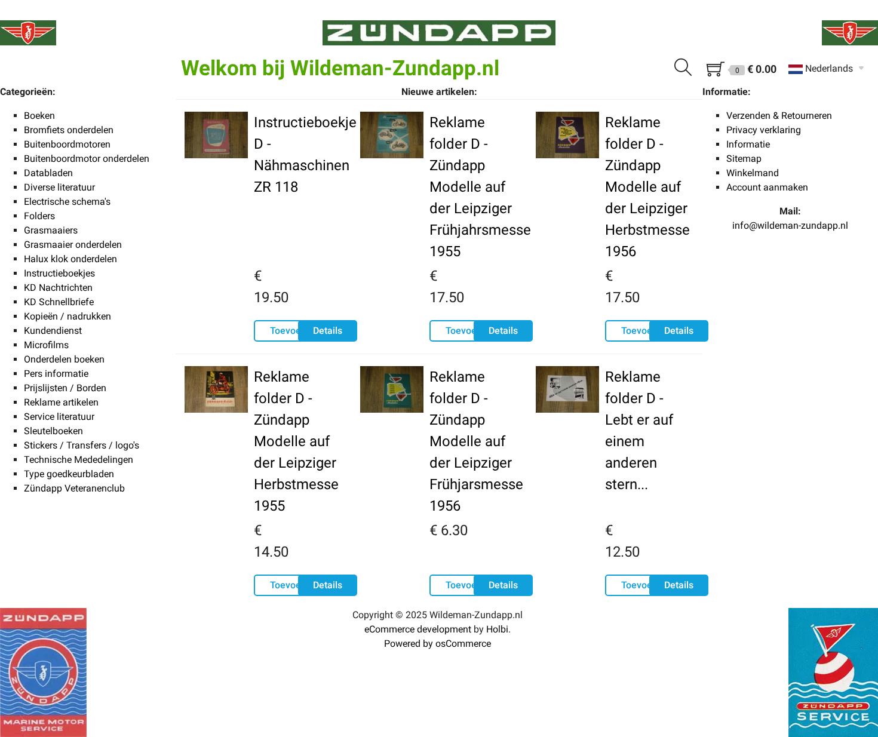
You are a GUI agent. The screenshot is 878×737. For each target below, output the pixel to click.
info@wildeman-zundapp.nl (790, 225)
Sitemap (744, 158)
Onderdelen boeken (64, 359)
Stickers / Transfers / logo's (81, 445)
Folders (39, 216)
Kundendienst (53, 330)
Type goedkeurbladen (69, 474)
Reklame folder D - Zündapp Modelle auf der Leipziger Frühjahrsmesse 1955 (480, 187)
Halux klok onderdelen (70, 259)
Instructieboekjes (59, 273)
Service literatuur (59, 416)
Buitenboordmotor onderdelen (86, 158)
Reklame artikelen (61, 402)
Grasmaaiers (51, 230)
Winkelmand (752, 173)
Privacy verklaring (763, 130)
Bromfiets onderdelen (68, 130)
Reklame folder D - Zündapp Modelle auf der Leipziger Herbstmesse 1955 (296, 441)
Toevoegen (293, 330)
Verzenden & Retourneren (779, 115)
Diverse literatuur (59, 187)
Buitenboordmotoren (67, 144)
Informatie (748, 144)
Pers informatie (56, 373)
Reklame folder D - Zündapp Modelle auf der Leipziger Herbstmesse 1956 (647, 187)
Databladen (48, 173)
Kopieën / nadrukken (67, 316)
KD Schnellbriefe (59, 302)
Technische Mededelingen (78, 459)
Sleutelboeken (53, 431)
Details (327, 330)
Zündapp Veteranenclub (74, 488)
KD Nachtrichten (58, 287)
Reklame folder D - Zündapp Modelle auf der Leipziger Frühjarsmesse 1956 (476, 441)
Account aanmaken (767, 187)
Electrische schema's (67, 201)
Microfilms (46, 345)
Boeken (39, 115)
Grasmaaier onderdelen (73, 244)
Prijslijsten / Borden (65, 388)
